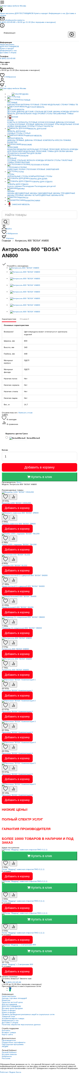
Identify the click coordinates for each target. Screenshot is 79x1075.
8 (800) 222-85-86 (28, 22)
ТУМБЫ (70, 114)
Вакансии (6, 1000)
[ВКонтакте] (10, 988)
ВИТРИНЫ (25, 105)
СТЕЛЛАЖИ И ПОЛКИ (39, 165)
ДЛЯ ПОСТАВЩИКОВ (24, 13)
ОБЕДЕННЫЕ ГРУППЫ (25, 126)
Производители (9, 1040)
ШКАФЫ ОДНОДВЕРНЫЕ (41, 193)
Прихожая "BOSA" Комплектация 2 (17, 711)
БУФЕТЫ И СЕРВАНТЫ (17, 122)
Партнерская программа (13, 1044)
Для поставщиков (9, 1004)
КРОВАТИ (74, 112)
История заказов (9, 1054)
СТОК (17, 97)
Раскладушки (28, 186)
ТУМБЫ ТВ (73, 105)
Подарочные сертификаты (13, 1042)
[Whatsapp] (10, 990)
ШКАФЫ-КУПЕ (57, 195)
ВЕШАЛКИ (12, 149)
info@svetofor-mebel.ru (15, 20)
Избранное (10, 77)
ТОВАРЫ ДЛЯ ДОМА (38, 179)
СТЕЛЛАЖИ (31, 169)
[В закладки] (5, 497)
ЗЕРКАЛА (64, 149)
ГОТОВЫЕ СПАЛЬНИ (16, 160)
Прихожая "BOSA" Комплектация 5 (17, 774)
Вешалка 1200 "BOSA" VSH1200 (16, 503)
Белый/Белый (33, 438)
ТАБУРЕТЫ (48, 126)
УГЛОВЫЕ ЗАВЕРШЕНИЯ (48, 169)
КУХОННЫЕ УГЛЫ (52, 124)
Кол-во (5, 450)
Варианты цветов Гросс (17, 434)
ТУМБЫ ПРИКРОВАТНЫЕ (18, 162)
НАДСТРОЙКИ (38, 114)
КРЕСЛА (59, 140)
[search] (5, 222)
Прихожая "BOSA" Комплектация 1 (17, 691)
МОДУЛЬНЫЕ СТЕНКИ (58, 105)
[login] (2, 82)
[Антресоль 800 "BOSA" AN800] (43, 268)
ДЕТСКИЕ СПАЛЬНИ (34, 112)
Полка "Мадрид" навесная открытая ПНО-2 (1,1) (23, 901)
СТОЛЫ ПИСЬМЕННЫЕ (56, 114)
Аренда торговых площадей (14, 998)
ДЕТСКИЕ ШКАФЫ (52, 112)
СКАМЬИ (11, 133)
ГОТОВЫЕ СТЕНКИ (38, 105)
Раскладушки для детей (45, 186)
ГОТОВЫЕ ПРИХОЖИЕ (50, 149)
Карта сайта (7, 1034)
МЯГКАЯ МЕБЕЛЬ (34, 136)
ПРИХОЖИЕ (26, 145)
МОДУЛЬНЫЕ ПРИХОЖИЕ (35, 151)
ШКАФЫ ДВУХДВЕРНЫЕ (18, 193)
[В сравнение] (13, 497)
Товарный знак (8, 1016)
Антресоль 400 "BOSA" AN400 (15, 670)
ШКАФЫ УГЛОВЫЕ (15, 195)
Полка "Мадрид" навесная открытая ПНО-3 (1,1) (23, 869)
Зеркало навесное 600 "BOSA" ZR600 (19, 524)
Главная (6, 240)
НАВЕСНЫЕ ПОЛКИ (16, 169)
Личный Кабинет (9, 1052)
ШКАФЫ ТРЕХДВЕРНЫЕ (64, 193)
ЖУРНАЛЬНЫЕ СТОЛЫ (17, 176)
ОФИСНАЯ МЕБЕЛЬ (21, 204)
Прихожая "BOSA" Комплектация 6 (17, 795)
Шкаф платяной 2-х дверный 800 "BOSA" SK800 (23, 586)
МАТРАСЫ (23, 198)
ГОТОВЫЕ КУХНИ (36, 122)
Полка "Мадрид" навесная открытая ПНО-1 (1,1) (23, 933)
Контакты (6, 1030)
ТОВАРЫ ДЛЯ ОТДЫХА (42, 182)
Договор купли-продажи (12, 1008)
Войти (9, 229)
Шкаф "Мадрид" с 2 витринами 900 (17, 964)
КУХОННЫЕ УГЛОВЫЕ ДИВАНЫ (29, 124)
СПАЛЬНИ (23, 156)
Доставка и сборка (8, 52)
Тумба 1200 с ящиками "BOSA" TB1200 (19, 544)
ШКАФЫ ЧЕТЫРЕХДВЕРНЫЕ (37, 195)
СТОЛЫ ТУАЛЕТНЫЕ (63, 160)
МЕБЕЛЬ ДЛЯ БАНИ (37, 129)
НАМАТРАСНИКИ (32, 201)
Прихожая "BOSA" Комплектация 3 (17, 732)
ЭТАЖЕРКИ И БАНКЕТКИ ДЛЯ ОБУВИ (24, 153)
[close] (71, 35)
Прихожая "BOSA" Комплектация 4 (17, 753)
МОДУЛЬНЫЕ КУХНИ (69, 124)
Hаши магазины (7, 13)
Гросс (19, 482)
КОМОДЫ (65, 112)
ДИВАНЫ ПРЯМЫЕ (15, 140)
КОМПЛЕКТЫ (49, 140)
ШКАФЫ (69, 151)
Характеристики (9, 319)
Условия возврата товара (13, 1018)
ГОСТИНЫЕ (25, 100)
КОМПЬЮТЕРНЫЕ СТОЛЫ (40, 176)
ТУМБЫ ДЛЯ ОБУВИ (56, 151)
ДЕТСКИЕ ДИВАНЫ (16, 112)
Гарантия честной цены (12, 1002)
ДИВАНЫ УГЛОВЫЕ (33, 140)
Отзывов (24, 319)
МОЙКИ (10, 126)
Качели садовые (14, 186)
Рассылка (6, 1058)
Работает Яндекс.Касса (10, 1072)
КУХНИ (15, 117)
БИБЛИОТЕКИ (13, 105)
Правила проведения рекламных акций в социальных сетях (28, 1014)
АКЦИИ (5, 1046)
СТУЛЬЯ (39, 126)
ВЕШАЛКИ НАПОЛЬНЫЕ (28, 149)
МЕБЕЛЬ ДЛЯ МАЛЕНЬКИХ (19, 114)
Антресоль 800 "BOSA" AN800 (32, 240)
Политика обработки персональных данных (21, 1025)
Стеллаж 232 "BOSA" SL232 (14, 565)
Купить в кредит (41, 13)
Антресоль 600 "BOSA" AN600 (15, 649)
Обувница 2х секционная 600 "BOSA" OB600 (22, 628)
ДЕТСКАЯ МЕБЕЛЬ (35, 107)
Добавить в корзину (39, 467)
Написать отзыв (25, 413)
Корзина (10, 238)
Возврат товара (9, 1032)
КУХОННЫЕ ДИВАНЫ (54, 122)
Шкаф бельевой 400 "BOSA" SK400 (17, 607)
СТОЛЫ (19, 133)
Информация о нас (57, 13)
